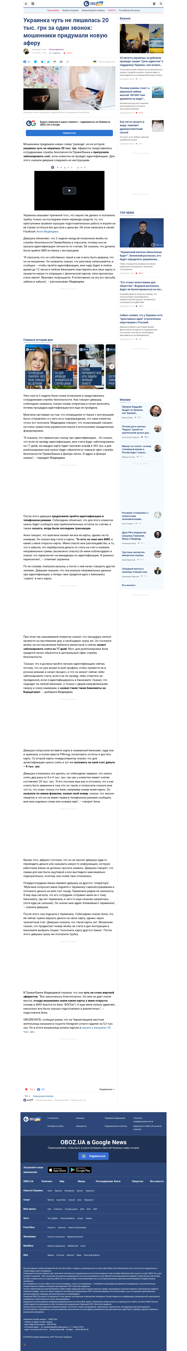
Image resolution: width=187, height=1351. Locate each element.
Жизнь (81, 1181)
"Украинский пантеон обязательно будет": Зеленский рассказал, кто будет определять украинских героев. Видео (141, 256)
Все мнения (128, 585)
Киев (49, 1191)
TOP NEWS (127, 212)
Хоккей (72, 1200)
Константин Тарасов (130, 437)
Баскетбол (61, 1200)
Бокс (80, 1200)
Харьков (58, 1191)
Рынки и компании (56, 1237)
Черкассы (89, 1191)
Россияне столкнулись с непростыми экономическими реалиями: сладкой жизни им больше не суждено (136, 516)
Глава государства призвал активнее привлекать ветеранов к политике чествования (138, 267)
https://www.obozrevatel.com (120, 1268)
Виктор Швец (127, 418)
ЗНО (89, 1209)
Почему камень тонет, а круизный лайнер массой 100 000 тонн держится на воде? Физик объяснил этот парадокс (135, 93)
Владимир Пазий (39, 50)
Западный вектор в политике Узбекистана (134, 570)
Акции (80, 1218)
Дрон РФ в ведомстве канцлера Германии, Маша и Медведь (134, 535)
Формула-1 (89, 1200)
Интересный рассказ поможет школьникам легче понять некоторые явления (134, 106)
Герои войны (53, 10)
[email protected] (57, 1329)
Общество (137, 1181)
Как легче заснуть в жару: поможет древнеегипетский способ (132, 127)
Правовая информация (115, 1118)
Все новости (157, 1181)
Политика (46, 1181)
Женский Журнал (92, 1255)
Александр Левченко (130, 577)
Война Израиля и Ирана (93, 10)
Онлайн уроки (71, 1209)
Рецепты (51, 1227)
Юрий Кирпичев (128, 560)
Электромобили (67, 1218)
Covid (82, 1246)
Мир (62, 1181)
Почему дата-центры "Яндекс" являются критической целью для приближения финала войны (135, 429)
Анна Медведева (47, 231)
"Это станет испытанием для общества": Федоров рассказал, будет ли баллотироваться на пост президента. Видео (141, 286)
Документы (81, 1126)
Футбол (50, 1200)
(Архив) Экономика (44, 1100)
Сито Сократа (128, 524)
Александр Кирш (129, 543)
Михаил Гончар (128, 457)
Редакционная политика (43, 1096)
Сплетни (60, 1255)
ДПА (82, 1209)
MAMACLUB (73, 1246)
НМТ (95, 1209)
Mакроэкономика (75, 1237)
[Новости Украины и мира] (28, 1101)
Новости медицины (56, 1246)
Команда (80, 1118)
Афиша (50, 1255)
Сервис (89, 1218)
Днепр (80, 1191)
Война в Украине (71, 10)
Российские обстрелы (129, 10)
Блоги (117, 1181)
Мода (79, 1255)
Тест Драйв (52, 1218)
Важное (125, 18)
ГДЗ (49, 1209)
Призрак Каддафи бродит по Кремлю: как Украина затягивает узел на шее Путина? (132, 410)
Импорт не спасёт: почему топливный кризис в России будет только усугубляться (136, 449)
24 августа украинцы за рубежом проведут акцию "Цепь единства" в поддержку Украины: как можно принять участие (141, 61)
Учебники (58, 1209)
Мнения (125, 399)
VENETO (112, 10)
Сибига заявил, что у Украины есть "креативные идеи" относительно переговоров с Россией (141, 319)
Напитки (62, 1227)
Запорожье (69, 1191)
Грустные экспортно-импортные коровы (133, 554)
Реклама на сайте (55, 1126)
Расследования (104, 1181)
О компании (52, 1118)
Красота (70, 1255)
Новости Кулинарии (77, 1227)
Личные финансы (56, 50)
